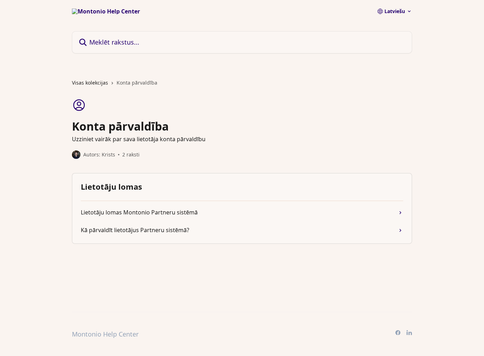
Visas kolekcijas (90, 82)
